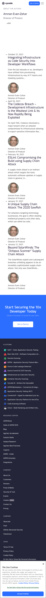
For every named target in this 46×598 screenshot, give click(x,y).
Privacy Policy (8, 551)
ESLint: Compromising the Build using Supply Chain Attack (24, 161)
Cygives (6, 450)
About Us (6, 475)
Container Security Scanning (17, 379)
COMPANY (7, 470)
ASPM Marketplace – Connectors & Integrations (23, 387)
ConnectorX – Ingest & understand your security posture (23, 395)
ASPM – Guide (8, 454)
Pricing (5, 508)
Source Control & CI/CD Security (19, 371)
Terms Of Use (8, 547)
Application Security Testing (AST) (19, 391)
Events (5, 496)
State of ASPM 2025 (10, 425)
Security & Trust (9, 492)
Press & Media (8, 488)
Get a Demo (34, 3)
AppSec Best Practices (11, 446)
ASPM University (9, 458)
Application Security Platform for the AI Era (23, 399)
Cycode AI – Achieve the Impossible (20, 383)
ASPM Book (7, 421)
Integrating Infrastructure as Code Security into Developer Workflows (24, 61)
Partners (6, 484)
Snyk (5, 526)
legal (5, 541)
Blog (5, 429)
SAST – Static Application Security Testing (22, 350)
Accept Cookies (23, 594)
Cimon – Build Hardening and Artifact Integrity (23, 408)
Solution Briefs (8, 437)
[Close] (43, 563)
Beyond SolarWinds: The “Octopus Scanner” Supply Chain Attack (24, 251)
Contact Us (7, 504)
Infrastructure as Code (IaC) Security (20, 375)
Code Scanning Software (16, 404)
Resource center (10, 415)
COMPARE (7, 516)
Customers (7, 479)
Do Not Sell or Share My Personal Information (19, 559)
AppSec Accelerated (10, 433)
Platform (7, 344)
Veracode (6, 521)
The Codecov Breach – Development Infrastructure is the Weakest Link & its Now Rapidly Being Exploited (26, 111)
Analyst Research (9, 442)
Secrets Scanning (13, 358)
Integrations (7, 462)
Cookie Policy (8, 555)
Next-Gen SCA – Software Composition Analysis (23, 354)
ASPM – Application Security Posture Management (23, 362)
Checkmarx (7, 534)
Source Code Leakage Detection (19, 366)
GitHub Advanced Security (13, 530)
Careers (8, 500)
